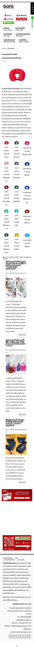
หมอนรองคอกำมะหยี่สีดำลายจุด (16, 173)
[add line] (32, 22)
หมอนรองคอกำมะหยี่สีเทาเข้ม (16, 152)
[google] (20, 636)
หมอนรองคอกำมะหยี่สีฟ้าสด (27, 243)
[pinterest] (11, 636)
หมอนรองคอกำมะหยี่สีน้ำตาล (27, 219)
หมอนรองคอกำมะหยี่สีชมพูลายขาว (6, 174)
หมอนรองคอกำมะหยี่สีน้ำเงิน (27, 171)
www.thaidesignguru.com (21, 632)
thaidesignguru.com (22, 597)
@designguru (25, 620)
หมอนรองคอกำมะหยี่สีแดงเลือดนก (6, 198)
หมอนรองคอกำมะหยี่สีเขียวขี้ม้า (16, 197)
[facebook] (29, 636)
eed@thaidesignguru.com (20, 626)
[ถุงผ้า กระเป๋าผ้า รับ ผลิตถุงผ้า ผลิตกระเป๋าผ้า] (8, 6)
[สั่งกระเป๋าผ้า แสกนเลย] (17, 542)
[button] (29, 642)
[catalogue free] (32, 8)
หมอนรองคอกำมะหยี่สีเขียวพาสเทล (6, 222)
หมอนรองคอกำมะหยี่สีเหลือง (16, 244)
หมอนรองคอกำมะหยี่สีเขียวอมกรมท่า (6, 246)
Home (4, 48)
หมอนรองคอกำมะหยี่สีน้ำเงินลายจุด (27, 197)
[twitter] (24, 636)
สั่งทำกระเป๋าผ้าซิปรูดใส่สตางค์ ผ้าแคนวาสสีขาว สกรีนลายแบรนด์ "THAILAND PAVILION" (16, 265)
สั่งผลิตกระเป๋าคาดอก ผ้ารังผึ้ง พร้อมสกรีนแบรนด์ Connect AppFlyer (15, 422)
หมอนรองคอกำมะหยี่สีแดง (6, 152)
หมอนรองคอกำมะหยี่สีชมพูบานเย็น (27, 151)
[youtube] (15, 636)
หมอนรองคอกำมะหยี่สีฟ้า (16, 220)
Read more (22, 335)
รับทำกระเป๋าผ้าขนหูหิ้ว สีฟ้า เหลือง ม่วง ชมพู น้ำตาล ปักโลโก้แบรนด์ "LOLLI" (15, 343)
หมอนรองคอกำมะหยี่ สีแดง (11, 58)
